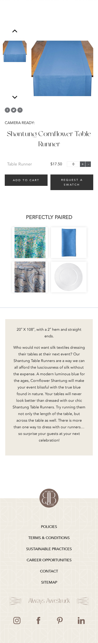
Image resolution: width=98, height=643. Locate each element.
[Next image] (15, 97)
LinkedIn (81, 620)
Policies (49, 526)
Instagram (16, 620)
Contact (49, 571)
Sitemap (49, 582)
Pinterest (59, 620)
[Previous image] (15, 32)
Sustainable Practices (49, 549)
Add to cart (26, 180)
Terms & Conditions (49, 537)
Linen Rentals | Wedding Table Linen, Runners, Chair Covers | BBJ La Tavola (49, 498)
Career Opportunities (49, 560)
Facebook (38, 620)
